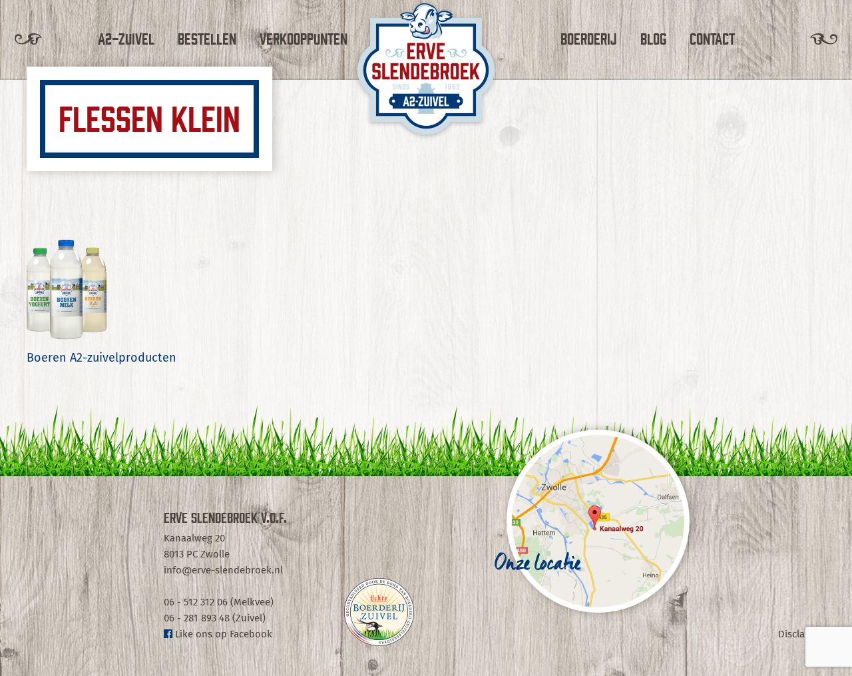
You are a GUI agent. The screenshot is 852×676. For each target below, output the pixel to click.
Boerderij (588, 38)
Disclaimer (801, 634)
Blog (653, 38)
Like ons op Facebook (222, 634)
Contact (712, 38)
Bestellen (207, 38)
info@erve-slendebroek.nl (223, 570)
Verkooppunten (303, 38)
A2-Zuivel (126, 38)
